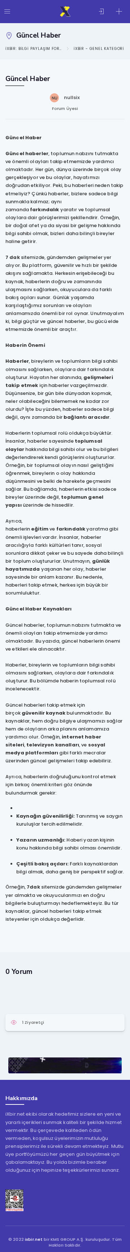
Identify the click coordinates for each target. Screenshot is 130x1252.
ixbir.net (34, 1239)
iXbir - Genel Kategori (99, 48)
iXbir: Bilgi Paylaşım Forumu (33, 48)
